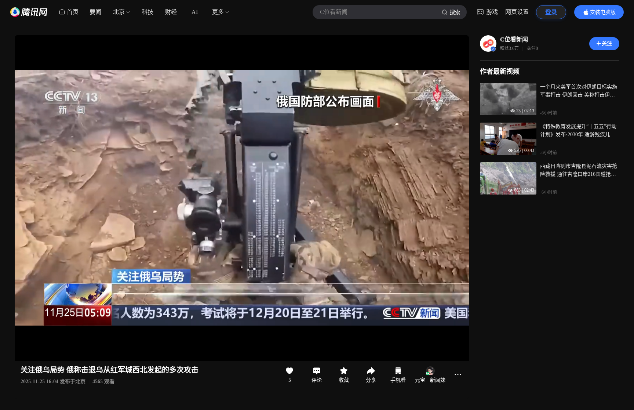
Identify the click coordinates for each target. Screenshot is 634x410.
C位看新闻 (514, 39)
